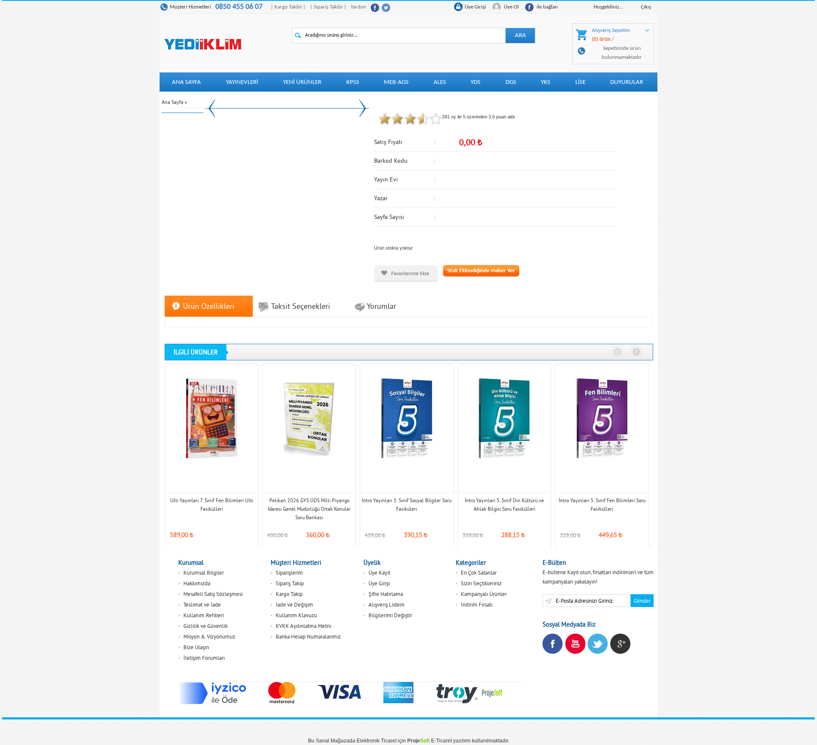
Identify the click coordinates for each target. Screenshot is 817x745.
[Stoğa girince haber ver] (481, 270)
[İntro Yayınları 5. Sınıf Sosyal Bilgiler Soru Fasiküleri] (406, 418)
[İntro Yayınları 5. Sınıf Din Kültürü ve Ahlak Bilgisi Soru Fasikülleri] (504, 418)
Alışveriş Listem (387, 604)
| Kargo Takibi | (288, 7)
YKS (545, 82)
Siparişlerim (289, 572)
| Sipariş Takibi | (328, 7)
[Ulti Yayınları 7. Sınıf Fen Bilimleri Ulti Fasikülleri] (212, 418)
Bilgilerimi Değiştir (390, 615)
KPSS (352, 82)
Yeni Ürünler (302, 82)
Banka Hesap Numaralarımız (308, 636)
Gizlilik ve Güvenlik (205, 625)
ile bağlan (547, 7)
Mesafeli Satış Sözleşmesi (213, 593)
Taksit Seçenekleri (300, 306)
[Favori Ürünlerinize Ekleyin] (406, 273)
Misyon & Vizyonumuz (209, 636)
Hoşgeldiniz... (608, 7)
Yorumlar (381, 306)
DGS (511, 82)
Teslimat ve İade (202, 604)
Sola (617, 352)
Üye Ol (511, 7)
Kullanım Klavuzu (296, 615)
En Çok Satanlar (479, 572)
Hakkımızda (196, 583)
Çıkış (646, 7)
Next (362, 108)
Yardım (358, 7)
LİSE (580, 82)
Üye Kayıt (379, 572)
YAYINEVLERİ (242, 82)
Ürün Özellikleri (208, 306)
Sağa (637, 352)
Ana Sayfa (186, 82)
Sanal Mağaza (332, 741)
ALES (440, 82)
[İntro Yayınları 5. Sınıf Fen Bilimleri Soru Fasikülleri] (602, 418)
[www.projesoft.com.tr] (492, 692)
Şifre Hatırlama (386, 593)
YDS (475, 82)
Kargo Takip (289, 593)
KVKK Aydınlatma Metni (303, 625)
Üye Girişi (475, 7)
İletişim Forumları (204, 657)
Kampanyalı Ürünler (484, 593)
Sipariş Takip (290, 583)
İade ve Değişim (294, 604)
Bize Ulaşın (196, 647)
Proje (418, 741)
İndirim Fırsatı (476, 604)
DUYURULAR (626, 82)
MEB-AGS (396, 82)
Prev (212, 108)
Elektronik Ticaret (377, 741)
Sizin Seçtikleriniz (481, 583)
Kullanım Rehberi (203, 615)
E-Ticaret (441, 741)
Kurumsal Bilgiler (203, 572)
